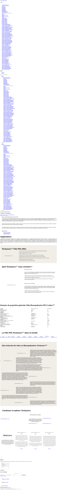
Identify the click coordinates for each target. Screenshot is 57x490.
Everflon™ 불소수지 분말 (5, 45)
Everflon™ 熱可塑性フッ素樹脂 (7, 97)
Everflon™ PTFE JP (4, 18)
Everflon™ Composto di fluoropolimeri (7, 34)
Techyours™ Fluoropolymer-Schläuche (7, 52)
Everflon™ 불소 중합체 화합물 (6, 32)
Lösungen (3, 13)
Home (2, 143)
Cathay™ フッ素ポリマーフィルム (8, 136)
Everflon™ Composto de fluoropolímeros (7, 35)
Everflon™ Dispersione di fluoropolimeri (8, 113)
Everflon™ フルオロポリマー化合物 (7, 31)
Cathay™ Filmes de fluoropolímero (6, 67)
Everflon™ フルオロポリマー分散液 (8, 110)
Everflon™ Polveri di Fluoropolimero (6, 47)
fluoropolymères (5, 80)
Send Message (2, 470)
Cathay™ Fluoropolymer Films (6, 63)
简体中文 (3, 72)
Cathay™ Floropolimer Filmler (5, 69)
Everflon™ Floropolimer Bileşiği (6, 36)
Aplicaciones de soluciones (5, 16)
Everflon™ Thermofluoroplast (5, 26)
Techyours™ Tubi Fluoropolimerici (7, 126)
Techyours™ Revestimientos (6, 134)
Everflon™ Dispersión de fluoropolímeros (7, 41)
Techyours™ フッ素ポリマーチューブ (8, 123)
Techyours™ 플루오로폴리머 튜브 (7, 124)
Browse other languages (3, 475)
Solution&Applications (4, 11)
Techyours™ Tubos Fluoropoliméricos (6, 55)
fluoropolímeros (5, 82)
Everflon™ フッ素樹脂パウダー (6, 44)
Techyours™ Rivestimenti (5, 60)
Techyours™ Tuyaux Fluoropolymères (6, 53)
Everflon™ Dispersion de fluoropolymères (7, 40)
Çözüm (3, 17)
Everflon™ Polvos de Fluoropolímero (8, 121)
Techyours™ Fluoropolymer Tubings (6, 50)
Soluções (4, 88)
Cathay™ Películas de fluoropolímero (6, 68)
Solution (3, 14)
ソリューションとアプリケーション (8, 85)
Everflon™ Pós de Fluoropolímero (6, 48)
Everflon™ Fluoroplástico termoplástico (7, 28)
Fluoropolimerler (4, 10)
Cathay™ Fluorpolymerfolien (5, 65)
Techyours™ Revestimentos (5, 61)
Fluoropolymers (4, 9)
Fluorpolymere (3, 7)
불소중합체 (3, 6)
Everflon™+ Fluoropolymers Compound (7, 30)
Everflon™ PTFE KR (4, 19)
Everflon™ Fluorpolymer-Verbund (7, 105)
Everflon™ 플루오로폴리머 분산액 (8, 111)
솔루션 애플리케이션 (5, 12)
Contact (1, 71)
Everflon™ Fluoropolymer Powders (7, 116)
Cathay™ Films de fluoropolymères (6, 66)
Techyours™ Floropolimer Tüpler (6, 56)
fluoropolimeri (3, 8)
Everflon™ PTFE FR (4, 20)
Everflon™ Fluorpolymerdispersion (6, 39)
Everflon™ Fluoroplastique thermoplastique (7, 27)
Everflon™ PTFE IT (4, 21)
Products (1, 2)
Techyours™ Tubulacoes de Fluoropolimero (7, 54)
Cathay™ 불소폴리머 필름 (6, 137)
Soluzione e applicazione (5, 15)
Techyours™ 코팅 (4, 58)
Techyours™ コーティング (5, 57)
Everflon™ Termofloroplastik (7, 102)
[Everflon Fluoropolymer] (3, 0)
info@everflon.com (6, 482)
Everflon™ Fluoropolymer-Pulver (7, 118)
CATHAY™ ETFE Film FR (6, 232)
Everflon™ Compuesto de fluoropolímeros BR (9, 108)
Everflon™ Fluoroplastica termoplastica (8, 100)
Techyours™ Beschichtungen (5, 59)
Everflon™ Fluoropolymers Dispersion (6, 37)
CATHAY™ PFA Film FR (6, 233)
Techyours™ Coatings (6, 129)
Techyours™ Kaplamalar (5, 62)
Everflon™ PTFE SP (4, 22)
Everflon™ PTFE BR (6, 95)
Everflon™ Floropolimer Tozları (6, 49)
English (3, 73)
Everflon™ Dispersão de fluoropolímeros (7, 42)
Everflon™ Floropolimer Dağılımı (7, 115)
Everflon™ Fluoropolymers (6, 77)
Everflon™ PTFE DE (6, 92)
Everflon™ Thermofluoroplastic (6, 24)
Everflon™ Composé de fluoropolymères (7, 33)
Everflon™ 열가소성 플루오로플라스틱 (7, 25)
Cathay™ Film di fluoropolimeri (7, 139)
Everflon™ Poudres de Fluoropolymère (8, 119)
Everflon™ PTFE (5, 90)
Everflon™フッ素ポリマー (5, 5)
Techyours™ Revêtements (6, 132)
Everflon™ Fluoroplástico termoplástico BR (7, 29)
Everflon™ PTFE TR (4, 23)
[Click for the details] (3, 337)
